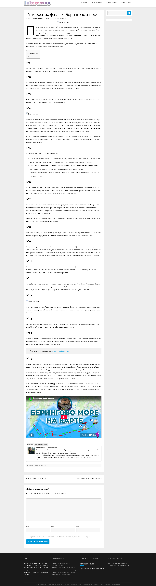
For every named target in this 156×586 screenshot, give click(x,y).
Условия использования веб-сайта (118, 565)
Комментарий (31, 497)
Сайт (78, 526)
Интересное (126, 3)
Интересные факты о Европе (61, 567)
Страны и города (96, 3)
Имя (28, 526)
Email (53, 526)
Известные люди (112, 3)
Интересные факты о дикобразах (89, 478)
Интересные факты (34, 465)
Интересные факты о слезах (60, 572)
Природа (84, 3)
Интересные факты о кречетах (61, 574)
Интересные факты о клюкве (61, 570)
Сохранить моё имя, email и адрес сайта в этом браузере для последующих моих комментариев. (60, 537)
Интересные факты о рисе (61, 351)
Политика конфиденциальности (117, 563)
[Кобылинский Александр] (31, 453)
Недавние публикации (41, 444)
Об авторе (30, 444)
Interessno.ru (117, 584)
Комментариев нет (60, 18)
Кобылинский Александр (35, 18)
